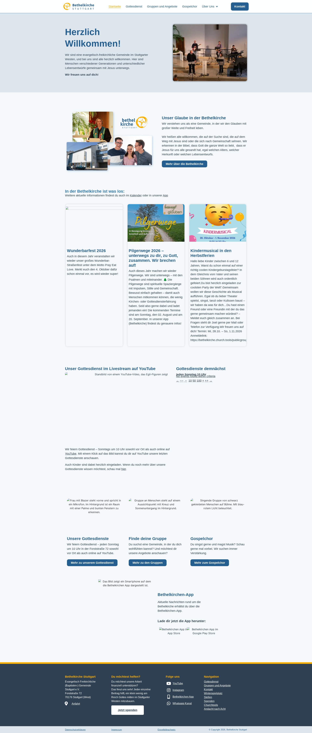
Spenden (209, 701)
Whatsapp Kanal (182, 703)
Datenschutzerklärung (75, 729)
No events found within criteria (195, 376)
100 (199, 380)
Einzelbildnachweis (167, 729)
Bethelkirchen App (183, 696)
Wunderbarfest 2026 (86, 250)
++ (206, 380)
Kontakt (208, 689)
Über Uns (208, 6)
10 (190, 380)
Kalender (136, 195)
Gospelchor (189, 6)
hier (123, 469)
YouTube (70, 453)
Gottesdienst (134, 6)
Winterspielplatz (213, 693)
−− (181, 380)
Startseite (115, 6)
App (165, 195)
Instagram (178, 690)
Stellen (208, 697)
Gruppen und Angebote (162, 6)
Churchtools (211, 705)
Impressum (116, 729)
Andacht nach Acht (215, 709)
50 (194, 380)
